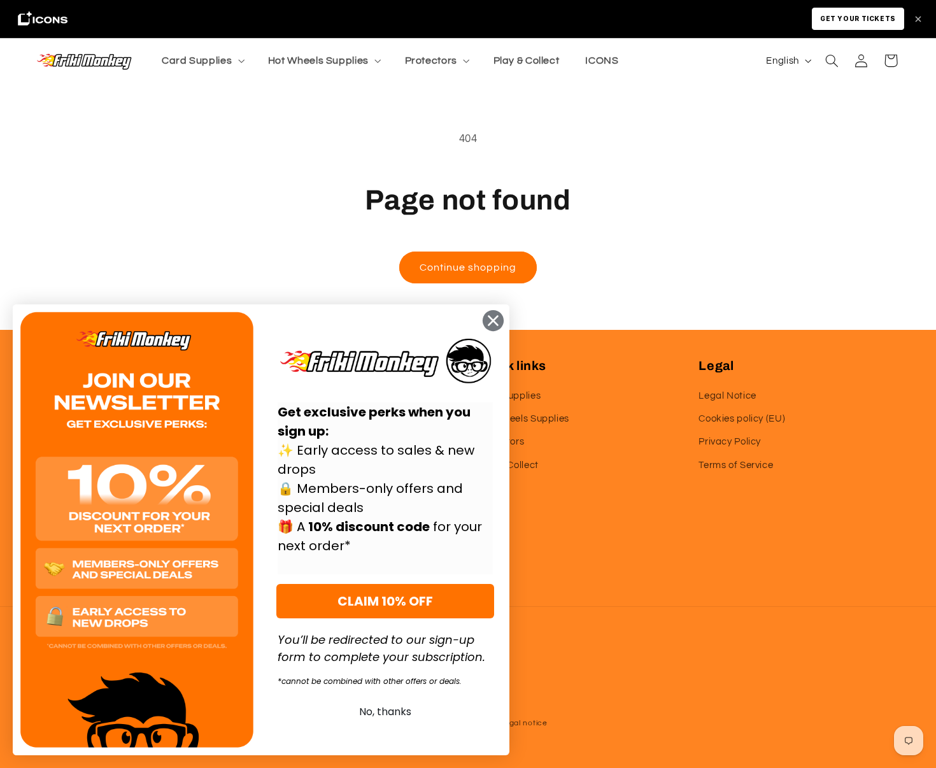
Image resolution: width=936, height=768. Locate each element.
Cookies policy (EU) (741, 418)
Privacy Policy (729, 441)
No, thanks (385, 711)
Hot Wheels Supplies (523, 418)
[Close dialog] (493, 320)
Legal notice (524, 723)
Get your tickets (858, 18)
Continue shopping (468, 267)
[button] (201, 60)
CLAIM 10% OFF (385, 601)
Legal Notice (727, 396)
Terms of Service (735, 465)
